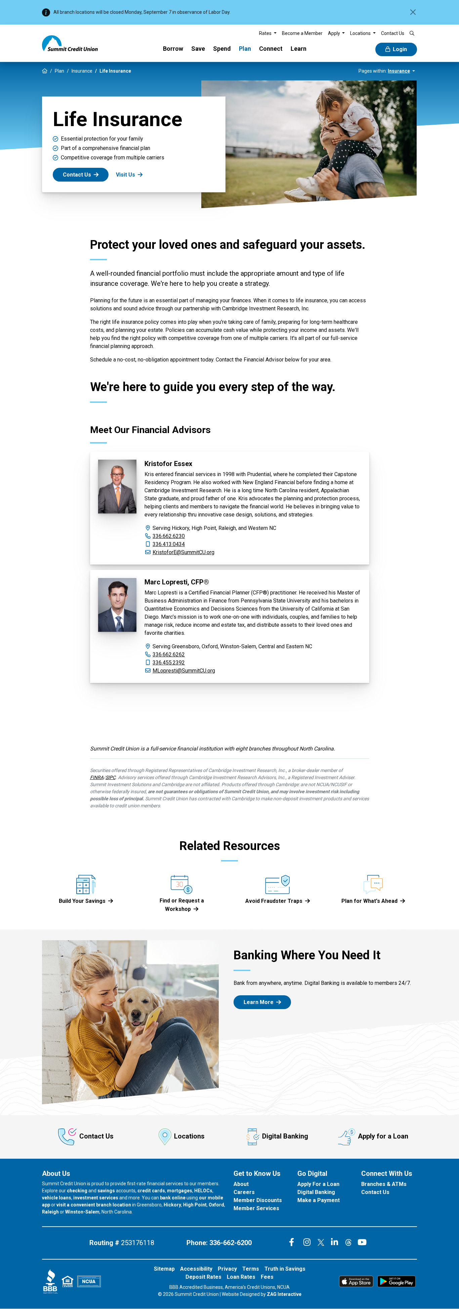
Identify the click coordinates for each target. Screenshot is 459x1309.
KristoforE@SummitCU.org (183, 552)
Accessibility (196, 1269)
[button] (267, 33)
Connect (271, 48)
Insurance (82, 71)
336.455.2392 (169, 662)
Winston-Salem (82, 1212)
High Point (195, 1204)
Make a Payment (318, 1200)
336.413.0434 (169, 544)
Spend (222, 48)
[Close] (413, 12)
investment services (95, 1197)
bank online (172, 1197)
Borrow (173, 48)
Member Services (256, 1208)
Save (198, 48)
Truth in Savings (284, 1269)
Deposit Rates (203, 1277)
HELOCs (203, 1190)
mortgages (179, 1190)
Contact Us (77, 174)
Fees (267, 1277)
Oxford (216, 1204)
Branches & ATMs (384, 1184)
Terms (250, 1269)
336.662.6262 (169, 654)
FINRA (96, 777)
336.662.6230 (169, 536)
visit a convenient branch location (93, 1204)
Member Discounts (258, 1200)
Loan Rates (241, 1277)
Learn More (259, 1002)
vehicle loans (56, 1197)
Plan (245, 48)
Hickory (172, 1204)
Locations (189, 1136)
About (241, 1184)
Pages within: (384, 71)
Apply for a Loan (383, 1136)
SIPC (111, 777)
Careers (244, 1192)
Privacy (227, 1269)
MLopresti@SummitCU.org (184, 670)
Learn (298, 48)
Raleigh (50, 1212)
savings (106, 1190)
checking (77, 1190)
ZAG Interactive (284, 1294)
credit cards (151, 1190)
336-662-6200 (230, 1243)
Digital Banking (285, 1136)
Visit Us (125, 174)
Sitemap (164, 1269)
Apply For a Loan (318, 1184)
